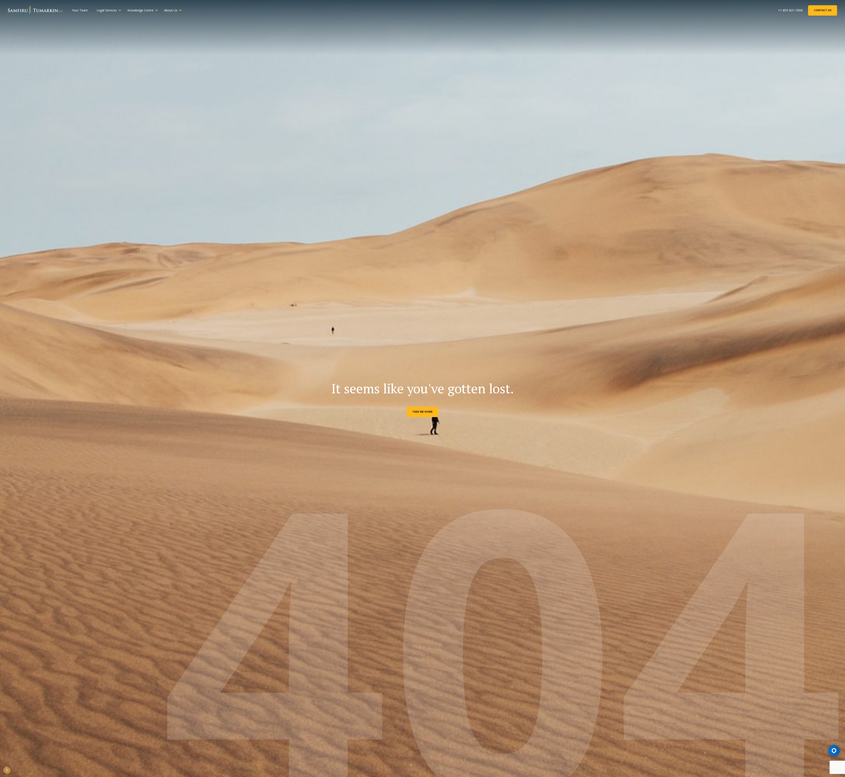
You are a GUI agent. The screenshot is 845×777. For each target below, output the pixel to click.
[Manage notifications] (6, 770)
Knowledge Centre (140, 10)
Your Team (80, 10)
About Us (170, 10)
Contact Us (822, 10)
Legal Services (107, 10)
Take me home (422, 412)
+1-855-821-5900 (790, 10)
